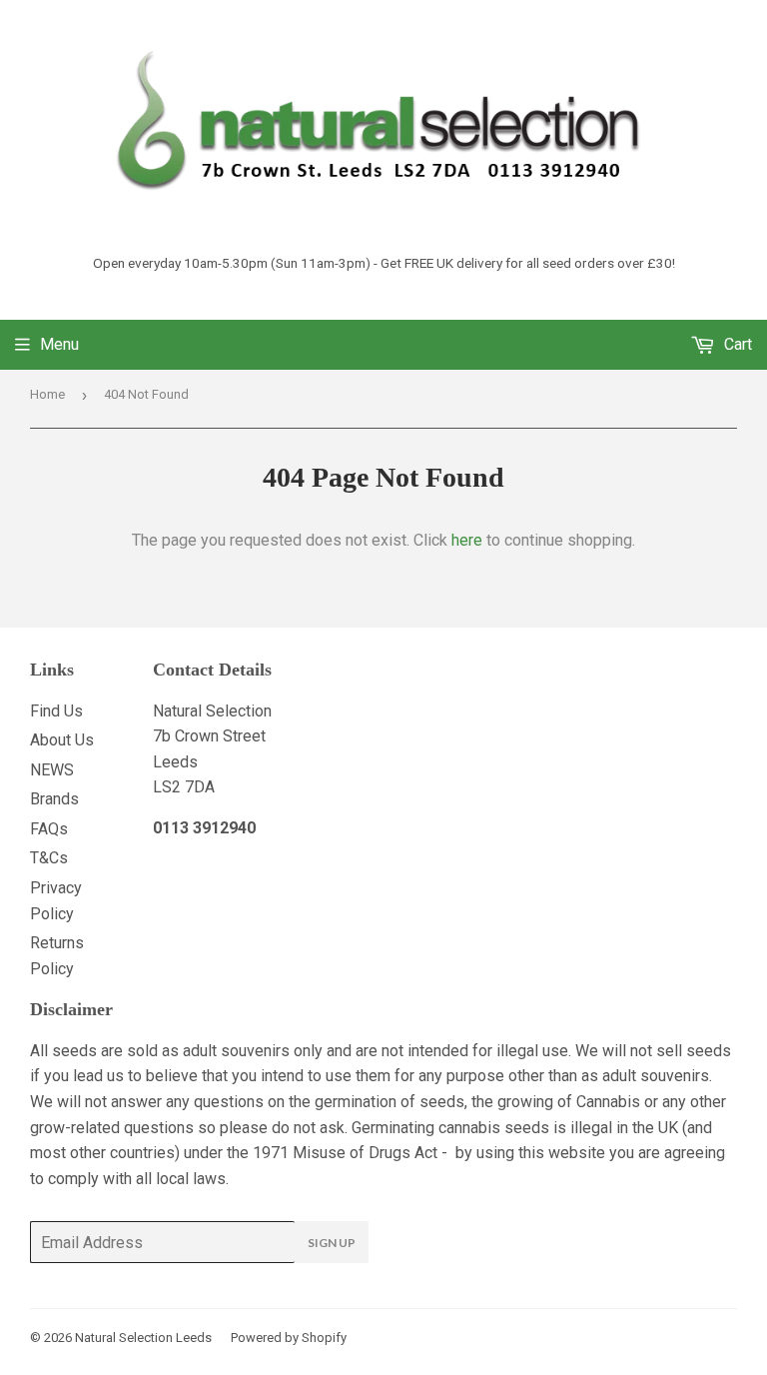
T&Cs (49, 857)
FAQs (49, 828)
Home (47, 394)
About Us (62, 739)
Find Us (56, 710)
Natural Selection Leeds (143, 1337)
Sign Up (332, 1242)
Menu (59, 344)
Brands (54, 798)
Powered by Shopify (289, 1337)
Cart (736, 344)
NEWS (52, 769)
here (466, 540)
